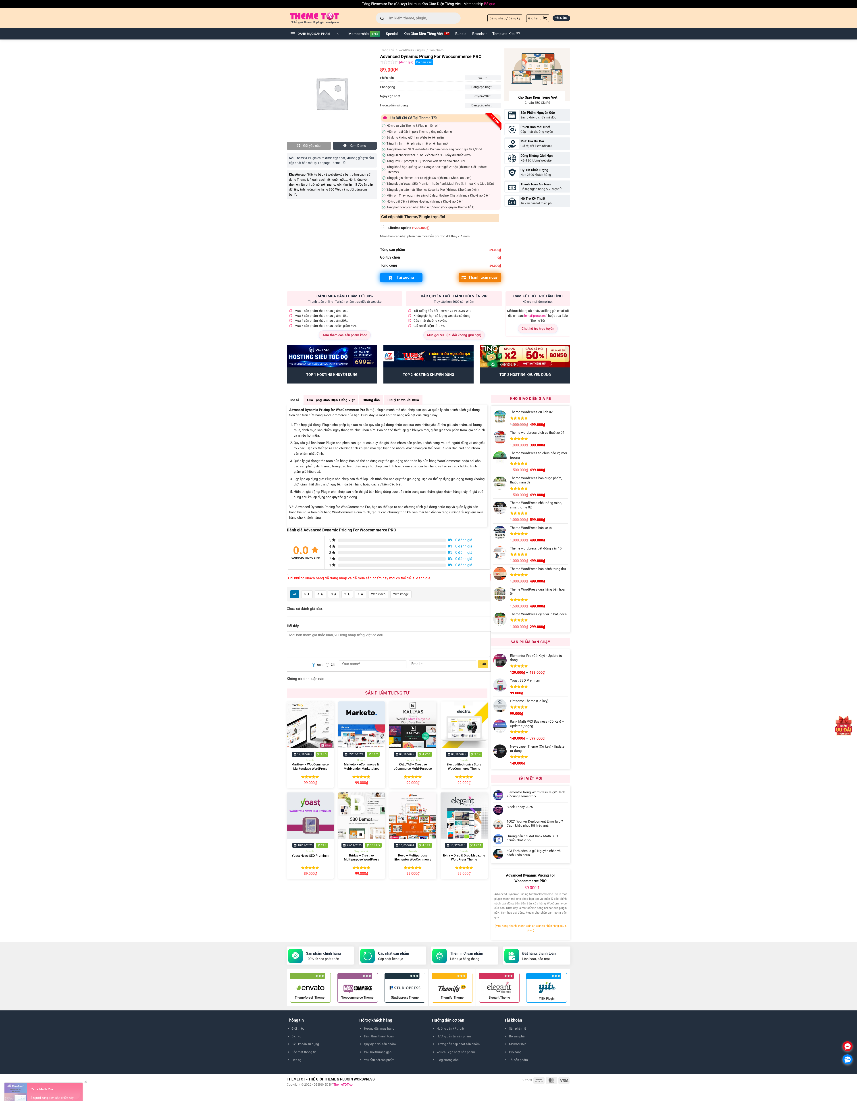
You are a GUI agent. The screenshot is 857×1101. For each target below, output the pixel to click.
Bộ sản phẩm (518, 1036)
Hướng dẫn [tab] (371, 400)
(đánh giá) (406, 62)
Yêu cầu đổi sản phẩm (379, 1060)
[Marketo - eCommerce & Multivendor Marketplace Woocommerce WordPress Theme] (361, 724)
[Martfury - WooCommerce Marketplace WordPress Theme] (310, 724)
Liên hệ (296, 1060)
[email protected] (535, 315)
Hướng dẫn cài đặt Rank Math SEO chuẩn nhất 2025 (532, 838)
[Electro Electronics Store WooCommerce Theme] (464, 724)
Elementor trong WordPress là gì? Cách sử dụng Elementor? (536, 794)
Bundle (460, 34)
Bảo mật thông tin (303, 1052)
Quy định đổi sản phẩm (380, 1044)
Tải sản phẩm (518, 1060)
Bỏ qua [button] (489, 4)
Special (392, 34)
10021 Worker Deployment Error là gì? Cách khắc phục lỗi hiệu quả (535, 823)
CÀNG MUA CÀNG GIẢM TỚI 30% (344, 296)
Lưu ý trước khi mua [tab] (403, 400)
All (294, 594)
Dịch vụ (296, 1036)
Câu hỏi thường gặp (377, 1052)
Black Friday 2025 (520, 807)
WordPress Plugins (412, 50)
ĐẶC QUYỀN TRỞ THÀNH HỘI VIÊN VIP (454, 296)
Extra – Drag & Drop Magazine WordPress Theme (464, 858)
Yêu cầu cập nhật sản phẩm (456, 1052)
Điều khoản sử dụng (305, 1044)
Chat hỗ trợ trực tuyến (538, 329)
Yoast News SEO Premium (310, 856)
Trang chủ (387, 50)
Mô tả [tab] (294, 400)
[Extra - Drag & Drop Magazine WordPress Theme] (464, 815)
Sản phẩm (436, 50)
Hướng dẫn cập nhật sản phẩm (458, 1044)
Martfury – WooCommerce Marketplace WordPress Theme (310, 769)
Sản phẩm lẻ (517, 1028)
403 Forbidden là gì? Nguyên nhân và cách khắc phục (534, 853)
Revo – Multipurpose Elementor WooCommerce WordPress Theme (412, 860)
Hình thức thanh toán (379, 1036)
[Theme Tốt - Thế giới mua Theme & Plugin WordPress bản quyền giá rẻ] (321, 18)
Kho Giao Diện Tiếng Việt (423, 34)
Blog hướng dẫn (448, 1060)
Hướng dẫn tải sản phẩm (454, 1036)
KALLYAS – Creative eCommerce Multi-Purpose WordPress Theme (413, 769)
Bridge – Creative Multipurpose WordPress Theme (361, 860)
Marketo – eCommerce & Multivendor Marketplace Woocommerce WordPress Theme (361, 771)
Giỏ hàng (515, 1052)
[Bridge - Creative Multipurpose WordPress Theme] (361, 815)
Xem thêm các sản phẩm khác (344, 335)
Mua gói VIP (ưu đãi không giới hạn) (454, 335)
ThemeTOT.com (344, 1084)
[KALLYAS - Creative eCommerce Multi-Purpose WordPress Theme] (412, 724)
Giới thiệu (297, 1028)
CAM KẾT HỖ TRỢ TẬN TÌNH (538, 296)
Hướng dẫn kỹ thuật (450, 1028)
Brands (478, 34)
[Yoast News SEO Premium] (310, 815)
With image (401, 594)
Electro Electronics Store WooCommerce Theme (464, 767)
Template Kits (503, 34)
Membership (358, 34)
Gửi (483, 664)
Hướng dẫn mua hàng (379, 1028)
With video (378, 594)
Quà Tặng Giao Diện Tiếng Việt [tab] (331, 400)
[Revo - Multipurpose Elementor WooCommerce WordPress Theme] (412, 815)
